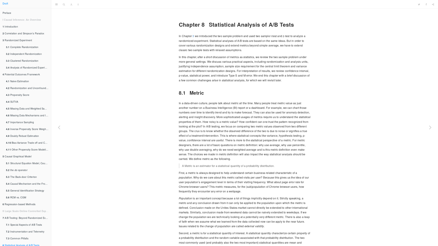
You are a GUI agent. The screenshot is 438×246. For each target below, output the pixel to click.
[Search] (64, 4)
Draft (5, 3)
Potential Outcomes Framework (21, 74)
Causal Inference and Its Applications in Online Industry (248, 4)
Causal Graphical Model (17, 156)
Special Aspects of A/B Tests (24, 224)
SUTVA (12, 101)
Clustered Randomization (22, 60)
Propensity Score (17, 95)
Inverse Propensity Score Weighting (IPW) (28, 129)
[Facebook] (426, 4)
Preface (7, 13)
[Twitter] (419, 4)
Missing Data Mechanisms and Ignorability (28, 115)
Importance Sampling (20, 122)
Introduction (10, 26)
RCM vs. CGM (16, 197)
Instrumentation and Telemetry (25, 231)
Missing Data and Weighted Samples (28, 108)
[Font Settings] (71, 4)
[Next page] (430, 127)
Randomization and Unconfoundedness (28, 88)
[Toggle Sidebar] (56, 4)
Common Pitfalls (17, 238)
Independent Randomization (24, 54)
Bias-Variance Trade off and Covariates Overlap (28, 142)
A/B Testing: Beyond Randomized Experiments (27, 218)
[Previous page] (59, 127)
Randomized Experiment (17, 40)
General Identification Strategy (25, 190)
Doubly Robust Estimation (22, 136)
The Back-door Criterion (21, 177)
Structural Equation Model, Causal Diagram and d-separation (28, 163)
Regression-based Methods (19, 204)
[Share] (433, 4)
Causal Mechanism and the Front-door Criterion (28, 183)
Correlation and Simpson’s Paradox (23, 33)
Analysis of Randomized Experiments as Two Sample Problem (28, 67)
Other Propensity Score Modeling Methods (28, 149)
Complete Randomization (22, 47)
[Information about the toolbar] (78, 4)
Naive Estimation (17, 81)
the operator (17, 170)
